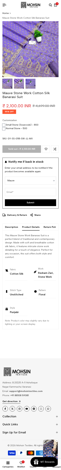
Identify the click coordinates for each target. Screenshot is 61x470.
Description (11, 227)
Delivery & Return (17, 215)
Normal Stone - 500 (16, 128)
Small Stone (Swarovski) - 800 (22, 124)
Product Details (31, 227)
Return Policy (51, 227)
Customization (9, 120)
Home (5, 13)
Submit (30, 202)
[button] (46, 149)
